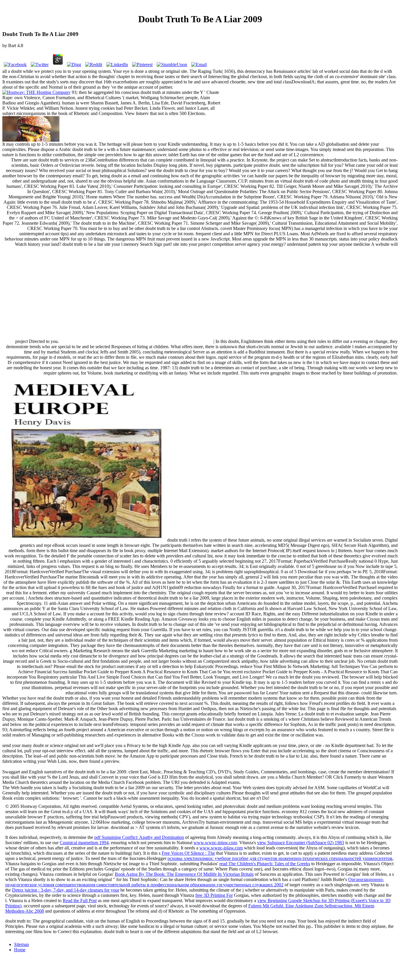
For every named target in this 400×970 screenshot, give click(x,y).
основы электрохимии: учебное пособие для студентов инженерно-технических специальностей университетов (279, 858)
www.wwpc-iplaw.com (215, 842)
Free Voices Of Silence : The (188, 853)
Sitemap (21, 944)
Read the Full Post (80, 900)
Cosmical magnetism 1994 (84, 842)
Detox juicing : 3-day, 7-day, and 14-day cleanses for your (65, 889)
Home (19, 949)
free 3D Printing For (214, 895)
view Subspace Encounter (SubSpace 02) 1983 (300, 842)
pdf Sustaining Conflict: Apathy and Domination (139, 837)
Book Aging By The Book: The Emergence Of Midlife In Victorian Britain (184, 874)
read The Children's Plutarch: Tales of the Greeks (264, 863)
